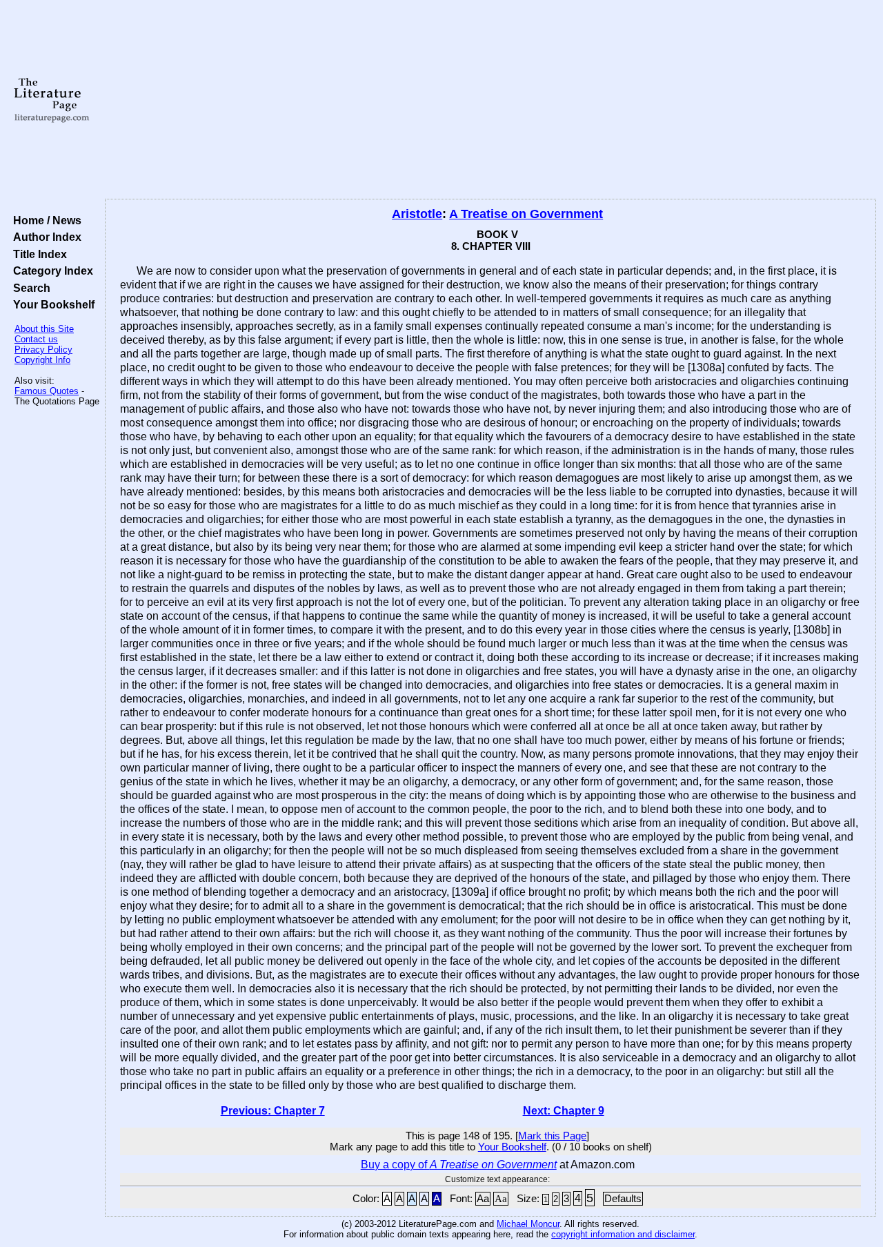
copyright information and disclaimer (623, 1234)
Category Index (50, 270)
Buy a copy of (459, 1164)
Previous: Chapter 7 (273, 1111)
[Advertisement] (490, 100)
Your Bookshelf (51, 304)
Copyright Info (42, 360)
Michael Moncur (528, 1224)
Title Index (37, 254)
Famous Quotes (46, 391)
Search (29, 288)
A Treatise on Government (526, 214)
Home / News (44, 220)
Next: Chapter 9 (563, 1111)
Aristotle (417, 214)
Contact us (36, 339)
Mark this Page (552, 1135)
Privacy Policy (43, 349)
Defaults (623, 1198)
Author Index (44, 236)
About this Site (44, 329)
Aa (483, 1198)
